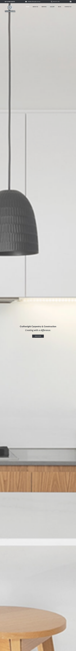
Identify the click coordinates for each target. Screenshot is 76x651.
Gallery (52, 6)
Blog (59, 6)
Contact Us (68, 6)
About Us (35, 6)
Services (44, 6)
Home (27, 6)
